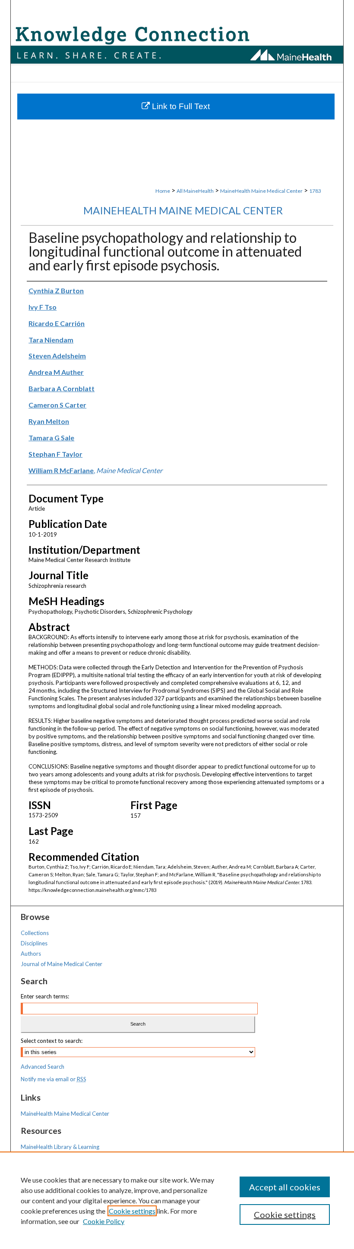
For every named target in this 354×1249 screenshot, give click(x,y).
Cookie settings (132, 1211)
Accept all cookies (284, 1187)
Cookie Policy (103, 1221)
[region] (177, 1200)
